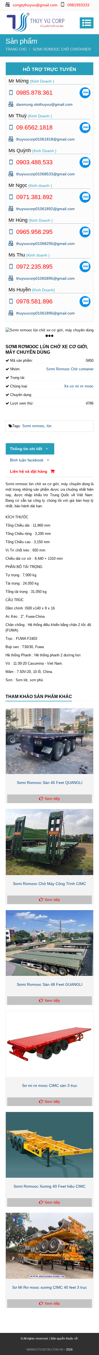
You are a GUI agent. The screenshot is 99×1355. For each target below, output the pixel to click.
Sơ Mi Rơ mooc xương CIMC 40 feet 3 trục (49, 1287)
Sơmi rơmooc (33, 426)
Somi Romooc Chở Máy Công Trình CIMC (49, 883)
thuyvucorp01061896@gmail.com (45, 313)
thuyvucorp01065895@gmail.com (45, 278)
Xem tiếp (51, 798)
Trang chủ (16, 49)
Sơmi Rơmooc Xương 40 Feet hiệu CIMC (49, 1186)
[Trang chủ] (36, 22)
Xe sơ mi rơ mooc (79, 386)
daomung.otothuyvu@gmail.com (44, 104)
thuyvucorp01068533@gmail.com (45, 174)
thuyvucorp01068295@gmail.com (45, 243)
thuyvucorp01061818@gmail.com (45, 139)
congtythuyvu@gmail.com (35, 5)
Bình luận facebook (27, 460)
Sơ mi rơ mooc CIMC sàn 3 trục (49, 1085)
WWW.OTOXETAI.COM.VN (44, 1349)
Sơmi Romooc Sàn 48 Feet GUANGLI (49, 984)
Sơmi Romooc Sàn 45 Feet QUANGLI (49, 782)
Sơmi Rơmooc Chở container (62, 49)
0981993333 (78, 5)
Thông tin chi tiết (26, 449)
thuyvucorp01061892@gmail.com (45, 209)
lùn (49, 426)
